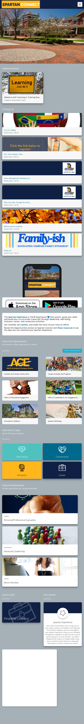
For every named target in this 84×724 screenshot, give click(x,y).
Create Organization (72, 351)
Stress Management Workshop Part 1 (18, 178)
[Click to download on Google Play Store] (60, 302)
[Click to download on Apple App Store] (23, 302)
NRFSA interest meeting (13, 226)
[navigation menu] (80, 4)
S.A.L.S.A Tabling (10, 130)
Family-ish (7, 250)
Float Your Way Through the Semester (18, 202)
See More (6, 351)
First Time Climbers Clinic (13, 154)
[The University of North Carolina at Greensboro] (39, 4)
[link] (42, 124)
